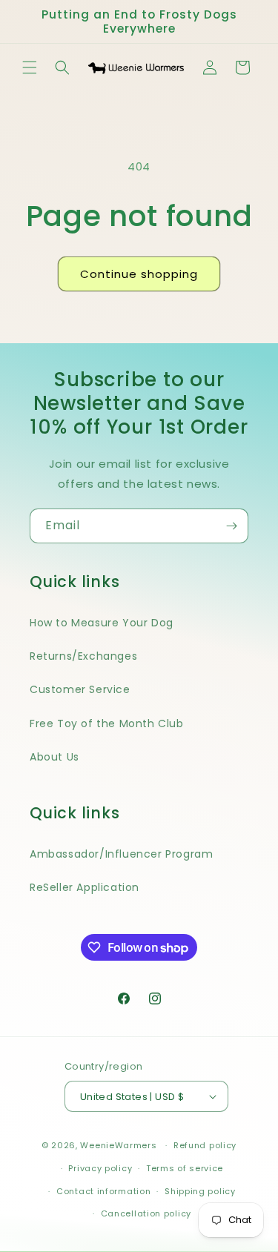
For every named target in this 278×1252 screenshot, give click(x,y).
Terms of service (184, 1168)
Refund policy (204, 1145)
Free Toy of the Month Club (107, 723)
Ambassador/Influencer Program (121, 854)
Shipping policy (200, 1191)
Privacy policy (100, 1168)
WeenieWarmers (118, 1145)
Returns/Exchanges (83, 656)
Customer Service (80, 689)
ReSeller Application (84, 887)
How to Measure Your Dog (101, 622)
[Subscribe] (231, 526)
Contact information (103, 1191)
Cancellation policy (146, 1213)
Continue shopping (139, 274)
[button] (29, 67)
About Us (54, 756)
